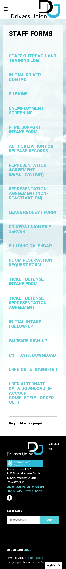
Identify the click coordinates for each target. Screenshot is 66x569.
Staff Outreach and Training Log (32, 58)
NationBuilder (34, 558)
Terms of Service (34, 491)
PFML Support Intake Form (25, 129)
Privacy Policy (14, 491)
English (51, 565)
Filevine (18, 93)
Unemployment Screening (26, 110)
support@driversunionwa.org (25, 486)
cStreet (44, 562)
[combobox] (53, 565)
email (27, 549)
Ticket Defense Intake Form (26, 281)
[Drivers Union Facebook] (10, 496)
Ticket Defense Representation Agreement (28, 303)
